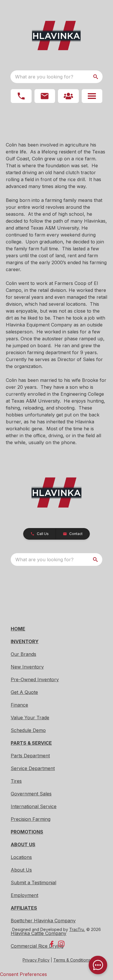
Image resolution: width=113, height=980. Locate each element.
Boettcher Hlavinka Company (43, 920)
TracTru (76, 929)
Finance (19, 705)
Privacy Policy (36, 960)
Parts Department (30, 756)
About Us (21, 870)
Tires (16, 781)
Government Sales (31, 794)
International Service (34, 806)
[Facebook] (51, 943)
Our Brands (23, 654)
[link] (68, 96)
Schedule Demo (28, 730)
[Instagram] (61, 943)
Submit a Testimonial (33, 882)
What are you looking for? (44, 77)
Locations (21, 857)
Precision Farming (30, 819)
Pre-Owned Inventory (35, 679)
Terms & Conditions (71, 960)
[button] (21, 96)
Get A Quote (24, 692)
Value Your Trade (30, 717)
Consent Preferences (23, 974)
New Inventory (27, 667)
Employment (24, 895)
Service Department (33, 768)
